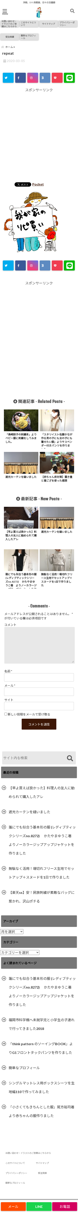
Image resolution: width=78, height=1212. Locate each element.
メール (9, 685)
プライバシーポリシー (67, 23)
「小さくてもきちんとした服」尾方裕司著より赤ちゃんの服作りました (41, 1111)
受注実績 (9, 36)
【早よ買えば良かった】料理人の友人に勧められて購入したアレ (42, 792)
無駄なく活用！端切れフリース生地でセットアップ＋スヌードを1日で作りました (41, 872)
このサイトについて (28, 23)
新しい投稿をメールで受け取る (29, 714)
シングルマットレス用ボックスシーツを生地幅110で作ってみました (42, 1087)
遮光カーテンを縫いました (29, 812)
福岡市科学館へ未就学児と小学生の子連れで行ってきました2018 (42, 1024)
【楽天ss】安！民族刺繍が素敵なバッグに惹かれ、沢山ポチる (42, 896)
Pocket (38, 184)
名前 (8, 671)
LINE (39, 1206)
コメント (10, 625)
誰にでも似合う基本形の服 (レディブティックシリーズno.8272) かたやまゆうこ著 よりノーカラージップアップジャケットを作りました (42, 840)
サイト (8, 700)
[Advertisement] (39, 135)
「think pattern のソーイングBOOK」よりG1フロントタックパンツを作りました (41, 1048)
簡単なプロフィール (28, 36)
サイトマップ (48, 23)
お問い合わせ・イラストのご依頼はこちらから (9, 23)
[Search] (70, 758)
